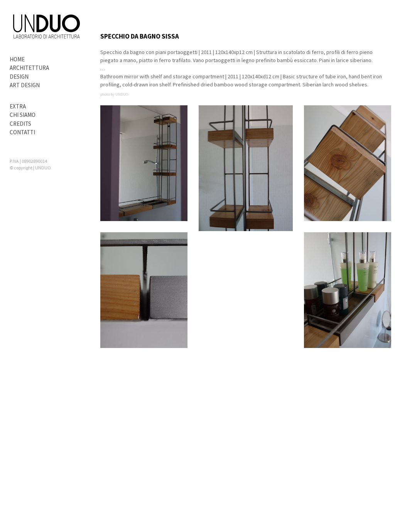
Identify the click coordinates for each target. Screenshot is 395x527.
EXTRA (18, 106)
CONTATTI (22, 132)
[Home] (46, 27)
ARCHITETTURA (29, 67)
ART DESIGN (25, 85)
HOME (17, 59)
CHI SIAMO (22, 114)
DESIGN (19, 76)
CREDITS (20, 123)
